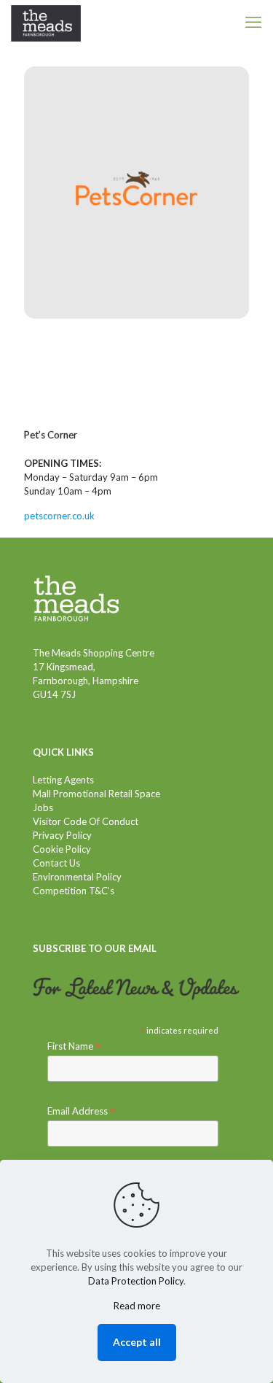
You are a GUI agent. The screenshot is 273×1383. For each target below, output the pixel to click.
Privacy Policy (62, 835)
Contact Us (56, 863)
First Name (73, 1046)
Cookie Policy (62, 849)
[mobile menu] (253, 21)
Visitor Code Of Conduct (85, 821)
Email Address (81, 1111)
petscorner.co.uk (59, 516)
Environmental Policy (77, 877)
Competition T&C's (73, 890)
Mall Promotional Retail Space (96, 793)
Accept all (137, 1342)
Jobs (43, 807)
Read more (137, 1306)
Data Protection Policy (135, 1281)
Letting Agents (63, 780)
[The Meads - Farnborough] (46, 22)
